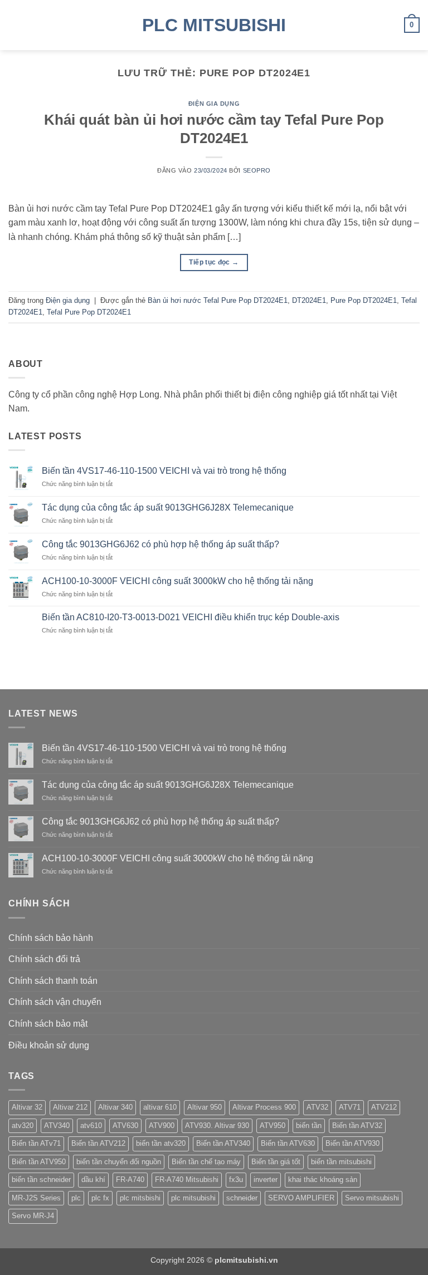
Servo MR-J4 (33, 1216)
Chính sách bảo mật (47, 1023)
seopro (257, 170)
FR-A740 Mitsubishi (186, 1179)
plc (76, 1198)
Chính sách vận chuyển (54, 1002)
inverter (266, 1179)
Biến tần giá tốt (275, 1162)
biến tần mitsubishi (341, 1162)
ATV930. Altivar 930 (217, 1125)
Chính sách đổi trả (44, 959)
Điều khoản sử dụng (48, 1045)
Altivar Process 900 (264, 1107)
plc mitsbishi (140, 1198)
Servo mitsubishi (372, 1198)
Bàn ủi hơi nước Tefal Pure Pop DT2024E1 (218, 300)
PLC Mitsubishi (214, 25)
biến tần (309, 1125)
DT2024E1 (309, 300)
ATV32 (317, 1107)
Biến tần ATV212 (98, 1143)
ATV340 (57, 1125)
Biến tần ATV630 (288, 1143)
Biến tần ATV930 (352, 1143)
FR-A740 (130, 1179)
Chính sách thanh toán (53, 980)
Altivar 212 (70, 1107)
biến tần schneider (41, 1179)
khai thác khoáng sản (322, 1179)
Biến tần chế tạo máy (206, 1162)
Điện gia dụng (214, 103)
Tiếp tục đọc (214, 262)
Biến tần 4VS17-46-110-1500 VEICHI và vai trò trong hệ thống (164, 470)
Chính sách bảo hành (50, 938)
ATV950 (272, 1125)
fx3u (236, 1179)
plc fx (100, 1198)
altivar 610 (160, 1107)
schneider (241, 1198)
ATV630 (125, 1125)
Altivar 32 (27, 1107)
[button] (15, 24)
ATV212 (384, 1107)
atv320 (22, 1125)
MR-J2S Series (36, 1198)
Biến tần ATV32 (357, 1125)
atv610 (91, 1125)
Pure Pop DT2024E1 (363, 300)
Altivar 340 (115, 1107)
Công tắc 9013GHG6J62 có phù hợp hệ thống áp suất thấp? (160, 544)
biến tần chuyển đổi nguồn (118, 1162)
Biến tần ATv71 (36, 1143)
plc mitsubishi (193, 1198)
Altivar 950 (204, 1107)
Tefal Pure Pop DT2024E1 (89, 312)
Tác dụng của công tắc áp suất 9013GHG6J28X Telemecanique (168, 507)
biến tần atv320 (161, 1143)
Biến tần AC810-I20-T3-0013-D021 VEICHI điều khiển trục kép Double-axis (190, 617)
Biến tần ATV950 (39, 1162)
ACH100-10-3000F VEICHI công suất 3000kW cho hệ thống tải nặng (177, 581)
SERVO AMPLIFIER (301, 1198)
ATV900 (161, 1125)
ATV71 (350, 1107)
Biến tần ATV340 (223, 1143)
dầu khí (93, 1179)
